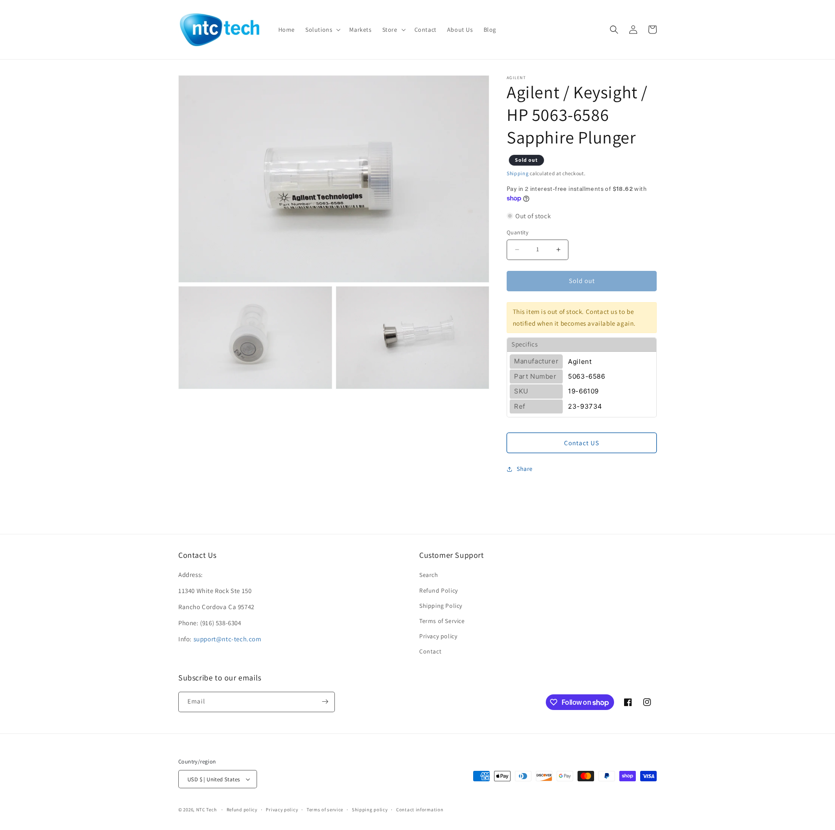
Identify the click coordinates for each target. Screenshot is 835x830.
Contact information (419, 810)
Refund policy (242, 810)
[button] (322, 29)
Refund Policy (438, 590)
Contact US (581, 443)
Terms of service (325, 810)
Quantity (517, 232)
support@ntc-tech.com (227, 639)
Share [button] (525, 469)
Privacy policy (438, 636)
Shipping (518, 173)
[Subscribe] (324, 701)
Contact (430, 651)
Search (428, 575)
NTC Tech (206, 810)
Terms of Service (442, 621)
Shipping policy (370, 810)
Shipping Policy (440, 606)
